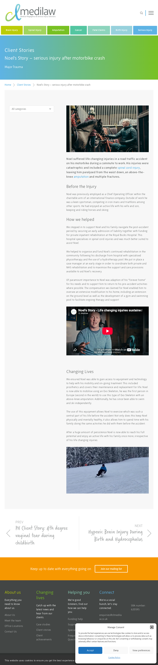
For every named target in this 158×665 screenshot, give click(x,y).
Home (8, 84)
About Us (10, 615)
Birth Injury (121, 30)
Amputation (58, 30)
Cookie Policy (114, 657)
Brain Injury (12, 30)
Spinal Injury (34, 30)
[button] (151, 627)
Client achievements (44, 637)
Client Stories (24, 84)
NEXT (115, 533)
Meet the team (13, 620)
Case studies (43, 624)
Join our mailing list (111, 568)
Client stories (43, 629)
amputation (81, 176)
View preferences (141, 650)
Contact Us (11, 631)
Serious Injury (145, 30)
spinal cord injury (129, 167)
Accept (90, 650)
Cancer (78, 30)
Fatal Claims (99, 30)
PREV (41, 533)
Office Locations (14, 626)
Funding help (75, 619)
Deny (115, 650)
